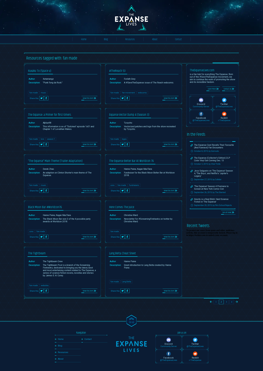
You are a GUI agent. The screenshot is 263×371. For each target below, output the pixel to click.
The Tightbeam (37, 253)
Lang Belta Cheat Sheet (122, 253)
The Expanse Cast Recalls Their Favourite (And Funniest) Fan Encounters (214, 146)
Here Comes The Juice (121, 207)
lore (42, 139)
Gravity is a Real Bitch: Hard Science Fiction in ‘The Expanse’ (211, 200)
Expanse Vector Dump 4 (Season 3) (129, 114)
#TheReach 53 (117, 70)
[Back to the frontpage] (131, 344)
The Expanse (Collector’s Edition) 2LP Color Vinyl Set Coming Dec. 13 (212, 159)
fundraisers (134, 185)
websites (45, 285)
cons (112, 185)
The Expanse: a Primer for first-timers (49, 114)
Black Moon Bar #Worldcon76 (45, 207)
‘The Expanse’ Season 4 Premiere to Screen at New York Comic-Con (211, 187)
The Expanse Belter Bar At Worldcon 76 (131, 160)
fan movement (128, 93)
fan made (33, 93)
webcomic (142, 93)
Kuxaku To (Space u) (39, 70)
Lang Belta (126, 282)
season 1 (51, 139)
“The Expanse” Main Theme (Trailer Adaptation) (55, 160)
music (43, 93)
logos (124, 139)
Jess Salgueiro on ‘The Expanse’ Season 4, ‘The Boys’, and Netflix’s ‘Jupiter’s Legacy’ (213, 173)
